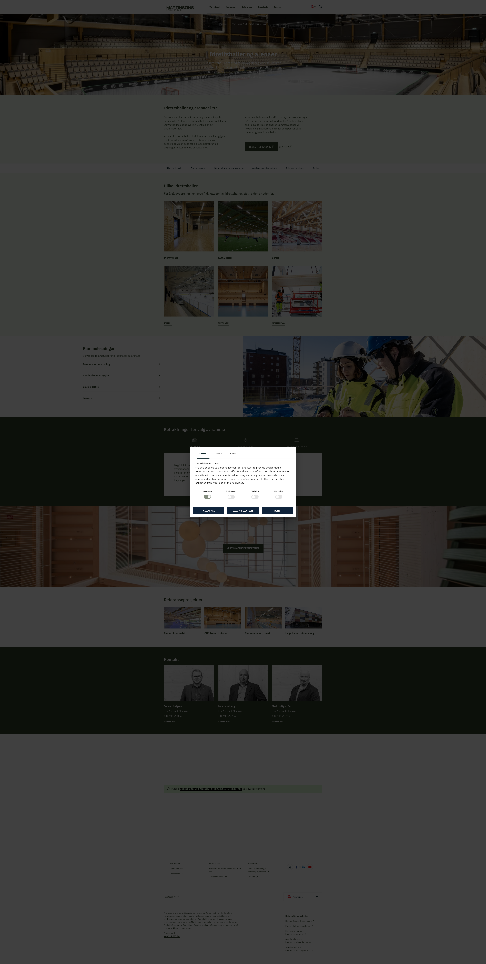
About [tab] (233, 453)
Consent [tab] (203, 453)
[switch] (231, 497)
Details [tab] (219, 453)
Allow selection (243, 510)
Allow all (209, 510)
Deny (277, 510)
